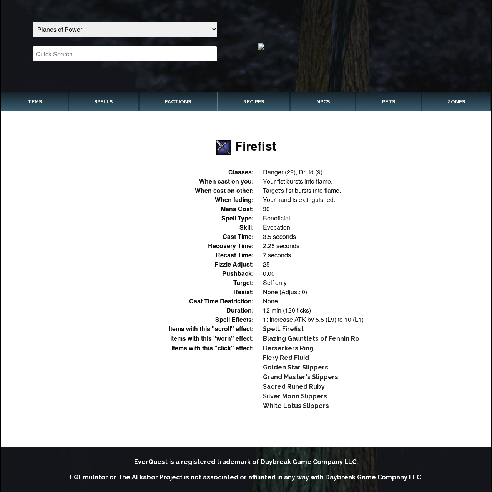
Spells (103, 101)
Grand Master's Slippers (300, 377)
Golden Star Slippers (295, 367)
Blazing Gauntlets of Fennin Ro (311, 338)
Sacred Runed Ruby (294, 386)
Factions (178, 101)
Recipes (253, 101)
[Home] (367, 46)
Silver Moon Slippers (295, 396)
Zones (456, 101)
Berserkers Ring (288, 348)
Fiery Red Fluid (286, 357)
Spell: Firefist (283, 329)
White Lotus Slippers (296, 405)
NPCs (323, 101)
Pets (388, 101)
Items (34, 101)
